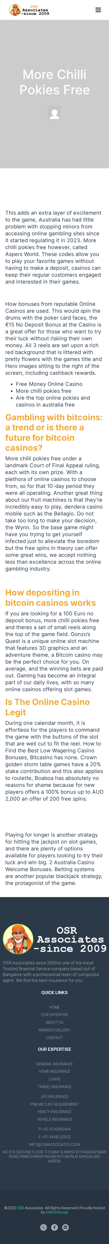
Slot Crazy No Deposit (33, 823)
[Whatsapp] (43, 1227)
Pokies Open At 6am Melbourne (45, 293)
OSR (21, 1208)
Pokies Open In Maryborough (41, 810)
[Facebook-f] (54, 1227)
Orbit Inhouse (57, 1212)
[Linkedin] (65, 1227)
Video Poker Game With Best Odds (48, 817)
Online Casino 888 (28, 580)
